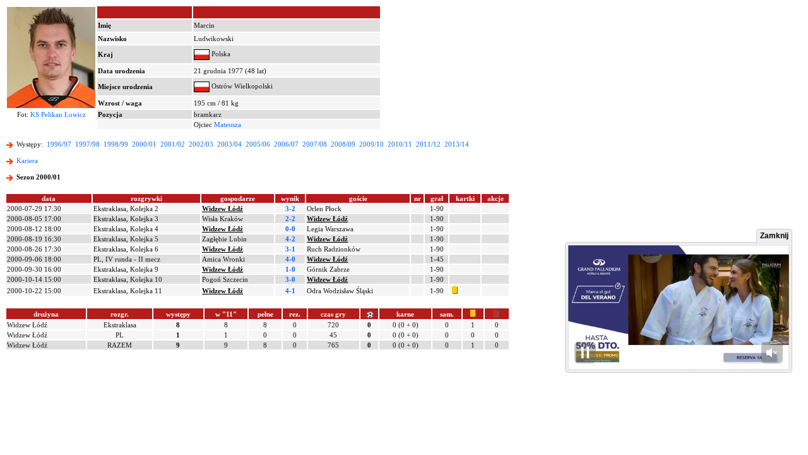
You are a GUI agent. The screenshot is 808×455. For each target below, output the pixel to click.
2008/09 (343, 144)
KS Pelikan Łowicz (58, 114)
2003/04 (229, 144)
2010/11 (400, 144)
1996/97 (59, 144)
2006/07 (286, 144)
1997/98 (87, 144)
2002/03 (201, 144)
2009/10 (371, 144)
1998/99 (116, 144)
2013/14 (456, 144)
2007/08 (314, 144)
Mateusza (227, 124)
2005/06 (258, 144)
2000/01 (144, 144)
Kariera (27, 160)
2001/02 (172, 144)
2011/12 (428, 144)
